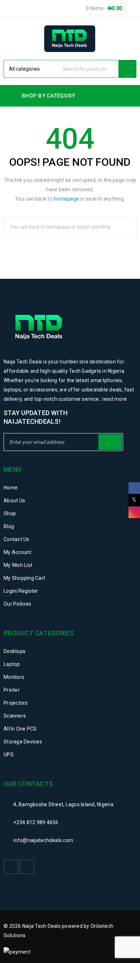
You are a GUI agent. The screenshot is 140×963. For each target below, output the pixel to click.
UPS (9, 754)
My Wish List (18, 565)
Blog (9, 526)
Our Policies (17, 604)
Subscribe (110, 442)
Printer (12, 690)
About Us (14, 500)
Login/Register (21, 591)
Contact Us (16, 539)
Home (11, 487)
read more (114, 399)
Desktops (14, 651)
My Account (18, 552)
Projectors (16, 703)
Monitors (14, 677)
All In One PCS (20, 729)
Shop (10, 513)
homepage (66, 199)
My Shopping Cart (24, 578)
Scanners (15, 716)
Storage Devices (23, 741)
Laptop (12, 664)
